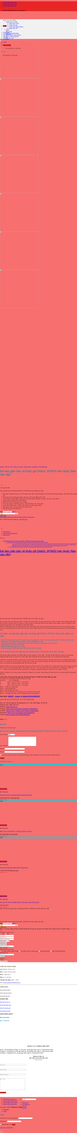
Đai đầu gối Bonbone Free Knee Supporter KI (14, 867)
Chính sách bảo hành (5, 990)
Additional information (10, 533)
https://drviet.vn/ (11, 707)
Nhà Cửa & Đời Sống (12, 33)
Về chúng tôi (26, 1104)
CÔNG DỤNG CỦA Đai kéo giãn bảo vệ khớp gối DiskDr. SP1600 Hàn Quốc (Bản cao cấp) (30, 547)
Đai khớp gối (43, 467)
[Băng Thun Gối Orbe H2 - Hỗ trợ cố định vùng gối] (18, 823)
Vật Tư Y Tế (9, 38)
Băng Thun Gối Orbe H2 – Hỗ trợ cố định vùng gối (15, 831)
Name (2, 748)
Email (2, 752)
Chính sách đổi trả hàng (6, 993)
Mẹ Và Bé (9, 31)
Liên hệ (5, 37)
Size (1, 511)
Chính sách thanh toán (10, 4)
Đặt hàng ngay (4, 961)
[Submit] (22, 1101)
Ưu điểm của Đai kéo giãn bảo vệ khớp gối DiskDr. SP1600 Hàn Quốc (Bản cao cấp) (27, 542)
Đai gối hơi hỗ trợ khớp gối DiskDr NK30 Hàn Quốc (16, 795)
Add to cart (3, 515)
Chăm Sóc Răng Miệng (16, 26)
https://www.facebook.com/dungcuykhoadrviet (22, 709)
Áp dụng (2, 956)
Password (3, 1121)
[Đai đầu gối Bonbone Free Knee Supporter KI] (7, 485)
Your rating (4, 734)
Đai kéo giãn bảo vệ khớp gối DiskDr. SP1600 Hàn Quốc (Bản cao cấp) (23, 541)
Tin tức (5, 36)
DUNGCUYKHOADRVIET (31, 696)
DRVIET (11, 696)
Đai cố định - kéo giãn (31, 467)
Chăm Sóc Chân (14, 23)
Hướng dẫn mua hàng (9, 5)
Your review (4, 745)
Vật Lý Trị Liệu (18, 467)
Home (2, 467)
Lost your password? (6, 1127)
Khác (7, 30)
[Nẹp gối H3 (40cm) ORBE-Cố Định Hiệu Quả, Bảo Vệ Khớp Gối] (18, 894)
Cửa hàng (6, 39)
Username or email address (9, 1118)
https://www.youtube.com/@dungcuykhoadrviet (22, 711)
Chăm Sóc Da (13, 25)
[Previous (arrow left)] (0, 1132)
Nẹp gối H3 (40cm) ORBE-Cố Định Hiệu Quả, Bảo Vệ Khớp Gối (19, 902)
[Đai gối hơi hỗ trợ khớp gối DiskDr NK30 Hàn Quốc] (18, 787)
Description (6, 531)
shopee (17, 696)
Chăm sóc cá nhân (12, 22)
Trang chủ (25, 1102)
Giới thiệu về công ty (5, 1002)
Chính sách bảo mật (5, 996)
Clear (13, 511)
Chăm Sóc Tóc (13, 28)
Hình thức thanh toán (5, 1008)
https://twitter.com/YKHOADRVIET (18, 714)
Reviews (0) (6, 535)
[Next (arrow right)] (2, 1132)
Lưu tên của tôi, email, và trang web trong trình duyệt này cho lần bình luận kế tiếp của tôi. (31, 755)
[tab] (40, 531)
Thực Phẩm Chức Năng (13, 35)
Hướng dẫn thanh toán (10, 2)
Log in (13, 1124)
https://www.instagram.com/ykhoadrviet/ (21, 712)
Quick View (3, 789)
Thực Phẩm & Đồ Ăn (12, 36)
